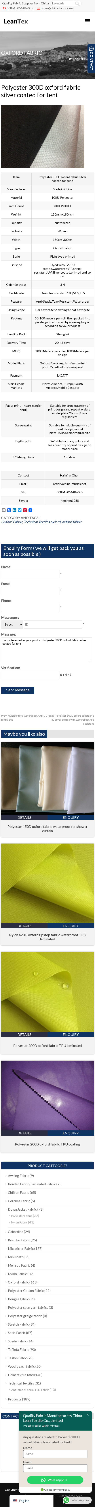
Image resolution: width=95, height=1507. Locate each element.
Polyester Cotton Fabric (26, 1291)
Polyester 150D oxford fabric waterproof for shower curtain (47, 828)
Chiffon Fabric (18, 1192)
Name (27, 1448)
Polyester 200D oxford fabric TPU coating (47, 1144)
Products (14, 1399)
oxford (55, 522)
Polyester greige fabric (25, 1316)
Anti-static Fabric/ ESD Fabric (30, 1390)
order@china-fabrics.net (57, 8)
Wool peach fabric (21, 1366)
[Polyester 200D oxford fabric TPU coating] (47, 1129)
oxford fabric (71, 522)
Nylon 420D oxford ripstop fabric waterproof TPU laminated (47, 937)
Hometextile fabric (22, 1375)
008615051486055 (20, 8)
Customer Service (70, 1496)
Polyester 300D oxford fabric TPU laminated (47, 1045)
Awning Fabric (18, 1176)
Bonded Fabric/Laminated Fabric (32, 1184)
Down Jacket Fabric (22, 1209)
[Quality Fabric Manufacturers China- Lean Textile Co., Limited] (15, 25)
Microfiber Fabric (21, 1248)
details (24, 817)
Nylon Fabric (19, 1222)
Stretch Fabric (18, 1324)
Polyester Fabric (21, 1216)
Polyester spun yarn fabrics (28, 1307)
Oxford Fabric (84, 58)
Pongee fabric (18, 1299)
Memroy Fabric (19, 1265)
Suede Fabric (17, 1341)
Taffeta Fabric (18, 1349)
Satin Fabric (16, 1333)
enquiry (71, 817)
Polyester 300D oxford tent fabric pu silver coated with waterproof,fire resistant (71, 719)
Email (27, 1462)
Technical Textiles (37, 522)
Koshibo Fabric (19, 1240)
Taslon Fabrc (17, 1358)
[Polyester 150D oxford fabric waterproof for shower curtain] (47, 813)
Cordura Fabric (19, 1201)
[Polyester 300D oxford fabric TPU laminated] (47, 1030)
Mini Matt (15, 1257)
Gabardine (15, 1232)
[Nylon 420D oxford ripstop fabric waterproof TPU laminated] (47, 922)
